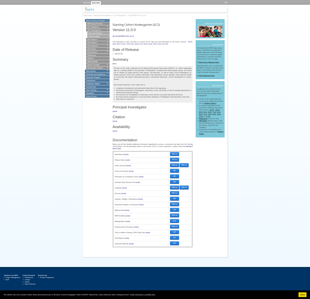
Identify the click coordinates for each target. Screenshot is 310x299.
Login (226, 2)
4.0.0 (150, 44)
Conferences (91, 87)
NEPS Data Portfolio (95, 23)
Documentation (94, 36)
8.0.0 (123, 44)
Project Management (13, 277)
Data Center (96, 3)
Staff (7, 280)
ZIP (174, 171)
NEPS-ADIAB (92, 61)
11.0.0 (212, 110)
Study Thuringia (93, 64)
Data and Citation (95, 33)
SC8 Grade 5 (92, 52)
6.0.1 (132, 44)
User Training (91, 90)
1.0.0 (166, 44)
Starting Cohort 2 (210, 103)
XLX (174, 221)
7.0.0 (128, 44)
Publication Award (93, 83)
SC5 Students (92, 46)
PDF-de (174, 165)
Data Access (91, 71)
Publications (90, 80)
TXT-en (174, 159)
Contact (27, 280)
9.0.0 (114, 44)
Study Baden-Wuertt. (95, 68)
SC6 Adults (91, 49)
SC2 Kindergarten (94, 30)
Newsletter (90, 93)
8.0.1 (119, 44)
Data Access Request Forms (209, 62)
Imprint (27, 282)
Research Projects (93, 77)
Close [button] (302, 295)
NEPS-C (90, 58)
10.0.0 (190, 42)
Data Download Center (207, 76)
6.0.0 (137, 44)
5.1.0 (141, 44)
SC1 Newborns (93, 27)
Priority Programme (47, 277)
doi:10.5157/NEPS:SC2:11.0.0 (123, 36)
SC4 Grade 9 (92, 42)
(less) (114, 64)
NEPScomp (91, 55)
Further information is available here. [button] (142, 294)
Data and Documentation (95, 20)
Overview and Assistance (95, 74)
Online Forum (91, 96)
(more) (115, 111)
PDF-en (174, 154)
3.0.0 (154, 44)
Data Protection (30, 284)
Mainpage (86, 3)
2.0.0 (159, 44)
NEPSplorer (203, 121)
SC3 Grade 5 (92, 39)
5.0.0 (145, 44)
